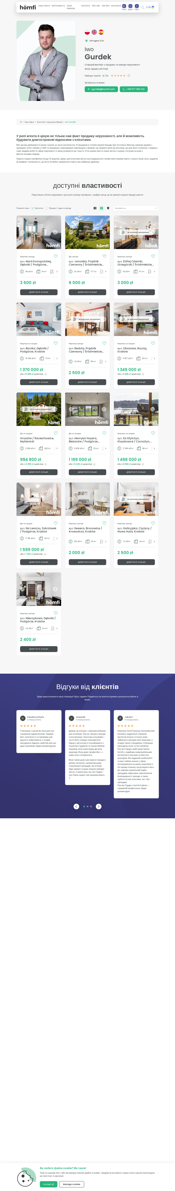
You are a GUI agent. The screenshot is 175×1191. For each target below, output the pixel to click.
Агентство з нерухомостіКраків (49, 122)
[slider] (118, 76)
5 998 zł (29, 374)
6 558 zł (127, 464)
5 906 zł (127, 374)
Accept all (48, 1184)
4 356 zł (29, 464)
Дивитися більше (38, 292)
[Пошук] (124, 6)
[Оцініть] (137, 6)
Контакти (116, 5)
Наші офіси (29, 122)
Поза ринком (71, 7)
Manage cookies (71, 1184)
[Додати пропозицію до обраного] (56, 256)
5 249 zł (78, 464)
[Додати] (130, 6)
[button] (44, 6)
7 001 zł (29, 554)
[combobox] (136, 208)
